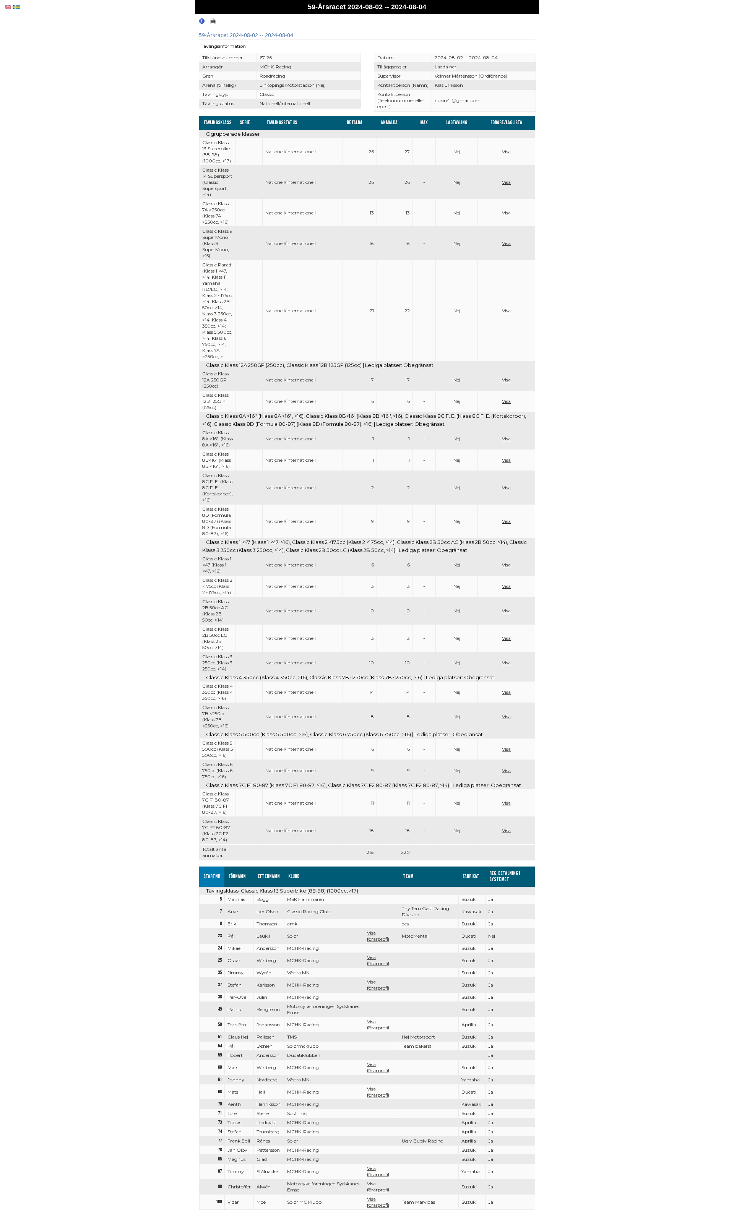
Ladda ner (445, 67)
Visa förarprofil (378, 936)
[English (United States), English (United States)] (8, 7)
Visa (506, 151)
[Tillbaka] (202, 22)
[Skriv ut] (213, 22)
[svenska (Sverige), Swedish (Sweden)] (16, 7)
